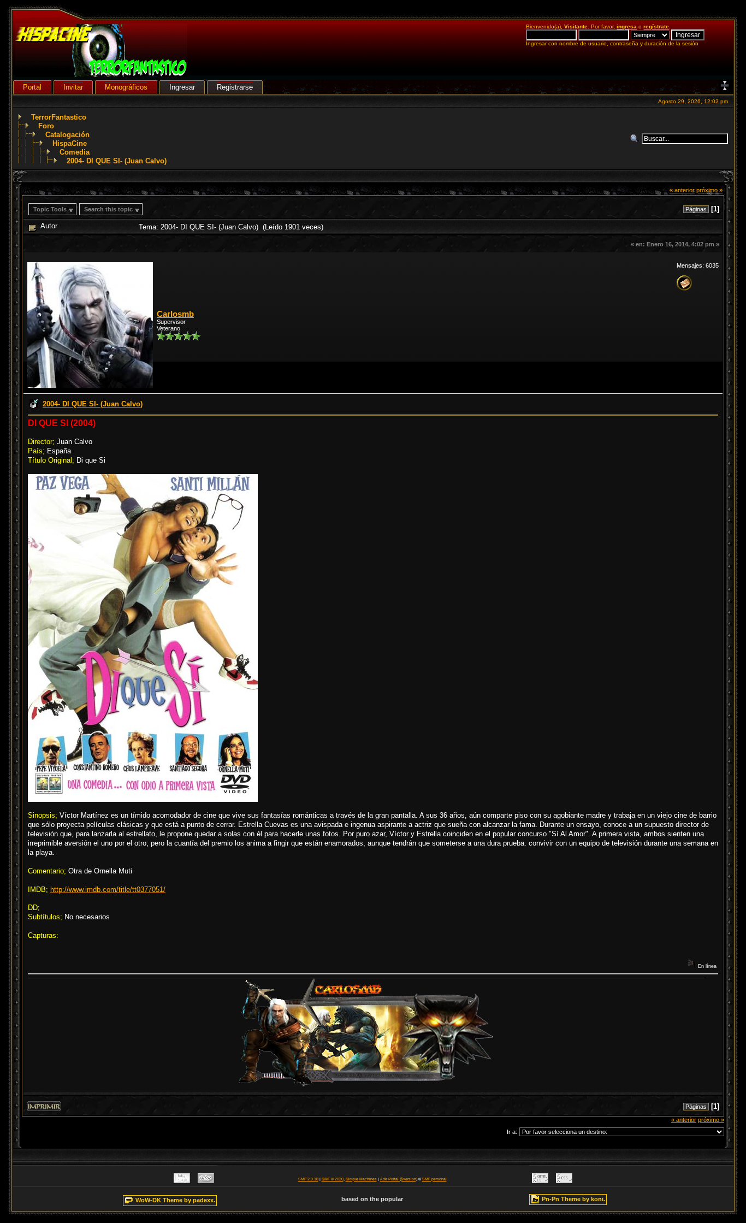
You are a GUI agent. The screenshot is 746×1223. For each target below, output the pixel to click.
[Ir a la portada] (101, 74)
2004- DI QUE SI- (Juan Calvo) (117, 161)
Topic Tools (50, 209)
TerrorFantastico (58, 117)
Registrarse (235, 87)
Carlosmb (175, 314)
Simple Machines (361, 1179)
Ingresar (182, 87)
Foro (46, 126)
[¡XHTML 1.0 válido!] (540, 1181)
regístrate (656, 26)
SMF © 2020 (333, 1179)
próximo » (709, 190)
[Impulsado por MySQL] (182, 1181)
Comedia (75, 152)
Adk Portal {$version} (398, 1179)
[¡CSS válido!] (564, 1181)
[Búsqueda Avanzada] (636, 138)
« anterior (682, 190)
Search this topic (108, 209)
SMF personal (434, 1179)
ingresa (627, 26)
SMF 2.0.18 (308, 1179)
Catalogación (67, 135)
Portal (32, 87)
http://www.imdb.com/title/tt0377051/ (107, 889)
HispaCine (69, 143)
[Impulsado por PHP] (206, 1181)
